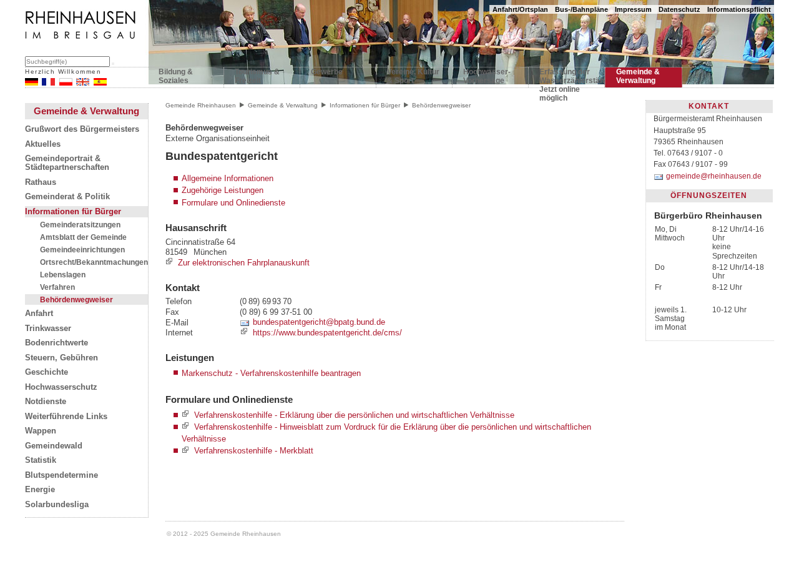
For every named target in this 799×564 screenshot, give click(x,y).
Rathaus (40, 182)
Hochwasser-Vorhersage (487, 76)
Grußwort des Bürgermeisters (82, 129)
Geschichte (46, 372)
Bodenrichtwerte (56, 343)
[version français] (48, 82)
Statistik (40, 460)
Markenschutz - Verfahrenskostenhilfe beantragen (271, 373)
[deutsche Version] (31, 82)
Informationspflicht (739, 9)
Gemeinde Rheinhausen (200, 105)
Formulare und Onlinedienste (233, 202)
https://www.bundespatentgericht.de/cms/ (327, 332)
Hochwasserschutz (61, 387)
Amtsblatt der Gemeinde (83, 237)
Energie (40, 489)
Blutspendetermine (61, 475)
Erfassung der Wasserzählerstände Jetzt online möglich (566, 78)
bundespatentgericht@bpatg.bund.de (319, 322)
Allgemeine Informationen (227, 178)
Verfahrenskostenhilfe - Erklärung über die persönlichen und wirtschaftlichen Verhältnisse (354, 415)
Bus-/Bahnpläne (581, 9)
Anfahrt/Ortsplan (520, 9)
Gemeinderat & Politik (67, 196)
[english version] (82, 82)
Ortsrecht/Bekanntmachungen (94, 262)
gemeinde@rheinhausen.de (713, 176)
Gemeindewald (53, 446)
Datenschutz (679, 9)
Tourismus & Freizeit (257, 76)
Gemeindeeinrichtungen (82, 249)
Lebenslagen (63, 274)
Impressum (633, 9)
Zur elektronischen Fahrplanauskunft (244, 262)
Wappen (40, 431)
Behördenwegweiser (76, 299)
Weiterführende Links (66, 416)
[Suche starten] (113, 63)
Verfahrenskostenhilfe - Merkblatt (253, 451)
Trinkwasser (48, 328)
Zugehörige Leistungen (222, 190)
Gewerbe (327, 71)
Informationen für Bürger (73, 211)
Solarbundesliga (57, 504)
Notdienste (45, 401)
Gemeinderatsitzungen (80, 224)
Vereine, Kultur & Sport (413, 76)
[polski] (65, 82)
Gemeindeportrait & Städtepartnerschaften (67, 163)
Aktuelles (43, 144)
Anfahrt (39, 313)
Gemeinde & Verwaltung (638, 76)
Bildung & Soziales (176, 76)
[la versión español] (100, 82)
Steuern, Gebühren (61, 358)
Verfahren (57, 287)
